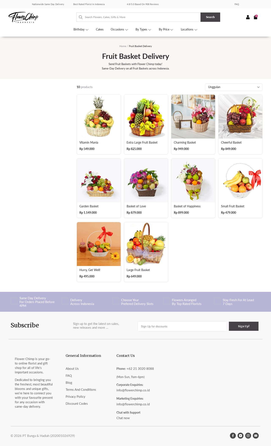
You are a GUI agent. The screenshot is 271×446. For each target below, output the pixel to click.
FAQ (237, 4)
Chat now (123, 418)
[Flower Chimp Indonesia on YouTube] (240, 436)
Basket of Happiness (187, 206)
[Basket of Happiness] (193, 180)
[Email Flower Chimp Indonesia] (256, 436)
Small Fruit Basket (232, 206)
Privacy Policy (75, 396)
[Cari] (78, 17)
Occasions (118, 29)
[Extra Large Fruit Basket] (146, 117)
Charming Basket (185, 142)
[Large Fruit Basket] (146, 244)
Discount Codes (77, 403)
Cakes (100, 29)
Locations (187, 29)
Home (122, 46)
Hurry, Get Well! (89, 270)
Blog (69, 382)
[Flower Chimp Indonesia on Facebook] (233, 436)
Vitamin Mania (88, 142)
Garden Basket (88, 206)
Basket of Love (136, 206)
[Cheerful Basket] (240, 117)
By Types (142, 29)
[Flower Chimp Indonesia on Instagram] (248, 436)
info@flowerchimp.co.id (133, 390)
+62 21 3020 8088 (140, 368)
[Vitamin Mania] (99, 117)
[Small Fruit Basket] (240, 180)
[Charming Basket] (193, 117)
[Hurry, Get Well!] (99, 244)
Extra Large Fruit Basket (142, 142)
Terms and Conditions (81, 389)
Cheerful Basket (231, 142)
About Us (72, 368)
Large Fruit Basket (138, 270)
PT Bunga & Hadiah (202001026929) (48, 436)
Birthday (79, 29)
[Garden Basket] (99, 180)
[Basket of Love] (146, 180)
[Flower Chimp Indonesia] (42, 17)
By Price (164, 29)
